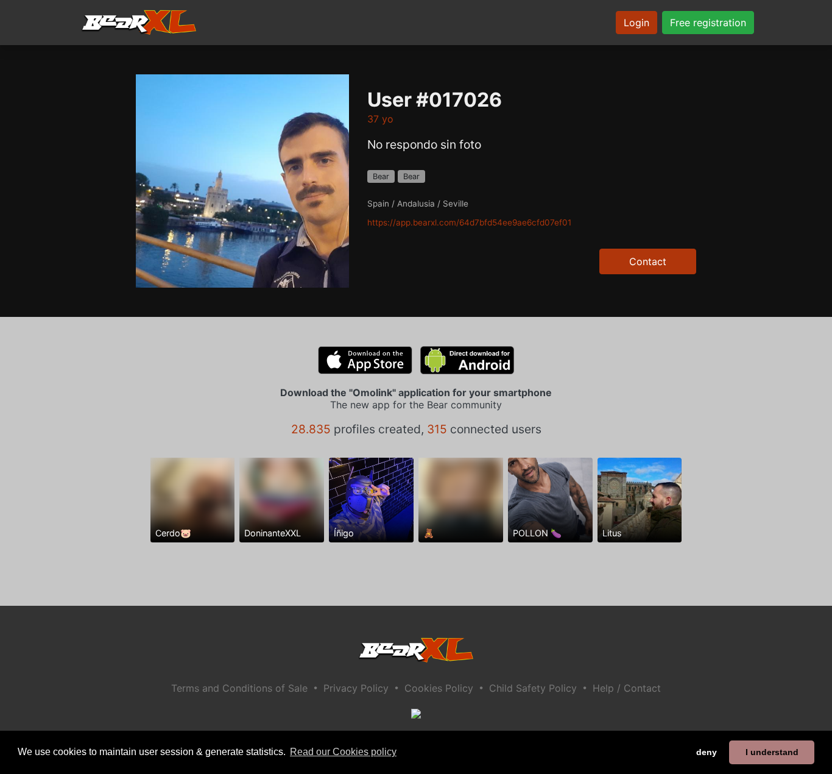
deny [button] (706, 752)
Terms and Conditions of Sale (239, 688)
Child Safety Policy (533, 688)
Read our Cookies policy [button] (343, 752)
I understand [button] (772, 752)
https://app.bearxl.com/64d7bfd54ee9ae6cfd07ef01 (469, 222)
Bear (381, 176)
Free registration (708, 22)
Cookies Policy (438, 688)
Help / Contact (627, 688)
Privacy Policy (356, 688)
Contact (647, 261)
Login (636, 22)
